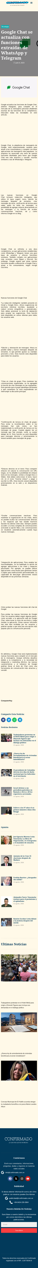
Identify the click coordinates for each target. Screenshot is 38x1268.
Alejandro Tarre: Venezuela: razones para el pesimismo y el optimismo (25, 899)
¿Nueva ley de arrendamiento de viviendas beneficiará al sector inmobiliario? (25, 756)
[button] (31, 2)
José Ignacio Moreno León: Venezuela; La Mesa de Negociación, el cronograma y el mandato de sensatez (24, 840)
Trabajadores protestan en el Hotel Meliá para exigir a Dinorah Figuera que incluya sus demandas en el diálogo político (24, 739)
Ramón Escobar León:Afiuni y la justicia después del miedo (24, 921)
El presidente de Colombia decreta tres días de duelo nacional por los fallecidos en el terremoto (24, 773)
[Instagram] (22, 1178)
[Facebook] (10, 1178)
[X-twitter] (16, 1178)
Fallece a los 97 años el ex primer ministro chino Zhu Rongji (24, 810)
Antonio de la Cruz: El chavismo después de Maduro (22, 858)
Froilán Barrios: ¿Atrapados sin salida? (24, 878)
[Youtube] (27, 1178)
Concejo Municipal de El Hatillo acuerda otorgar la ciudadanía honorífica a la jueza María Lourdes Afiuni (18, 1104)
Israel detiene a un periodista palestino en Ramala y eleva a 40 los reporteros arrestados (22, 791)
